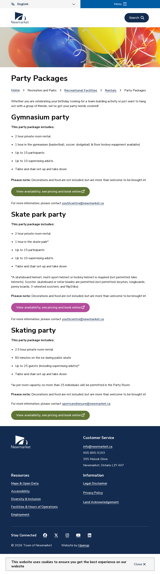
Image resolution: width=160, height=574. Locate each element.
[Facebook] (45, 535)
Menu (118, 4)
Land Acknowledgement (101, 502)
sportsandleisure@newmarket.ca (86, 404)
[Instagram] (67, 535)
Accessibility (20, 491)
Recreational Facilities (80, 90)
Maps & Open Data (25, 483)
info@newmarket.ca (97, 446)
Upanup (83, 545)
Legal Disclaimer (95, 483)
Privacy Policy (93, 493)
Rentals (110, 90)
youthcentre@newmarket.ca (83, 203)
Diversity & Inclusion (26, 499)
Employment (20, 514)
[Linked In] (89, 535)
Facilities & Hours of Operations (34, 507)
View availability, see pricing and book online (48, 191)
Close (138, 564)
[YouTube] (78, 535)
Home (15, 90)
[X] (56, 535)
